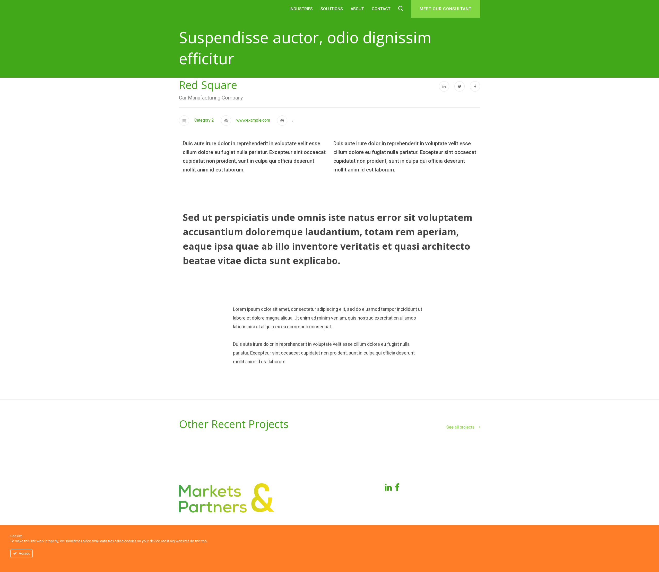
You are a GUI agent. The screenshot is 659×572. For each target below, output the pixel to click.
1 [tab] (329, 362)
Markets (290, 510)
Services (342, 500)
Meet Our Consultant (446, 8)
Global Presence (298, 500)
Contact (381, 8)
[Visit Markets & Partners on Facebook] (397, 488)
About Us (291, 490)
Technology (345, 510)
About (357, 8)
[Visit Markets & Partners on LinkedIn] (388, 488)
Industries (343, 490)
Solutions (331, 8)
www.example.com (253, 120)
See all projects (460, 427)
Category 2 (204, 120)
